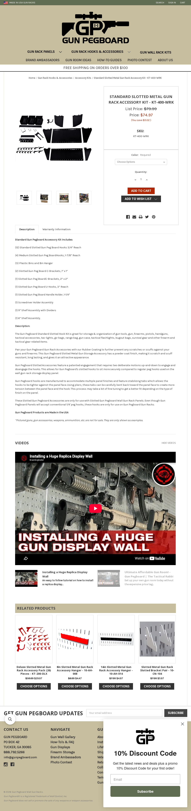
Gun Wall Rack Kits (155, 52)
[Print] (141, 217)
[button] (10, 719)
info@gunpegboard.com (20, 757)
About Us (165, 60)
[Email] (134, 217)
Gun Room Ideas (78, 60)
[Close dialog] (182, 724)
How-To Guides (109, 60)
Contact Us (16, 729)
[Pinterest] (154, 217)
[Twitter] (147, 217)
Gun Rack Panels (41, 52)
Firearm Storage (63, 752)
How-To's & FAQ (62, 742)
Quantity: (141, 172)
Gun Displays (60, 747)
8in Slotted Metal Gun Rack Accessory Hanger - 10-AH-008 (75, 670)
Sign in (172, 2)
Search (160, 2)
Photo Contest (140, 60)
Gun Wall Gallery (63, 737)
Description (27, 229)
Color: (141, 155)
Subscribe (145, 791)
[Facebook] (128, 217)
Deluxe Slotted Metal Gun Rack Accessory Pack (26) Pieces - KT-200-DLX (34, 670)
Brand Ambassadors (43, 60)
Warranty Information (57, 229)
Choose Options (33, 686)
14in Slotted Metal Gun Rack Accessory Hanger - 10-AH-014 (116, 670)
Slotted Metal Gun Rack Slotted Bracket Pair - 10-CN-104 (157, 670)
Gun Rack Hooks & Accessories (97, 52)
